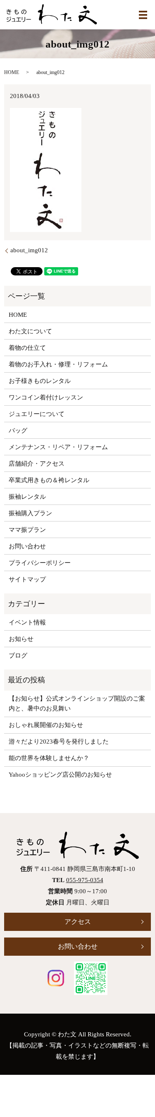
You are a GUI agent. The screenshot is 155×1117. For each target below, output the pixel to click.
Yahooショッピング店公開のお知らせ (60, 774)
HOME (11, 72)
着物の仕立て (27, 347)
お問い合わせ (27, 546)
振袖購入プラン (30, 513)
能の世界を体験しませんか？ (49, 758)
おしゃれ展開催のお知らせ (46, 725)
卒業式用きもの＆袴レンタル (49, 480)
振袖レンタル (27, 496)
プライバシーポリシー (40, 563)
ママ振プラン (27, 529)
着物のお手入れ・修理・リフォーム (58, 364)
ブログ (18, 655)
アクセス (77, 921)
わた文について (30, 331)
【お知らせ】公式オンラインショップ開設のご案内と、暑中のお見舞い (77, 703)
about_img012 (29, 250)
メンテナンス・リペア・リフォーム (58, 447)
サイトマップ (27, 579)
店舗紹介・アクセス (36, 463)
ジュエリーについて (36, 414)
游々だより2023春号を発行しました (59, 741)
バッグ (18, 430)
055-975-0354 (84, 880)
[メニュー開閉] (143, 15)
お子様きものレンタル (40, 381)
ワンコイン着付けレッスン (46, 397)
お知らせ (21, 639)
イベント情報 (27, 622)
